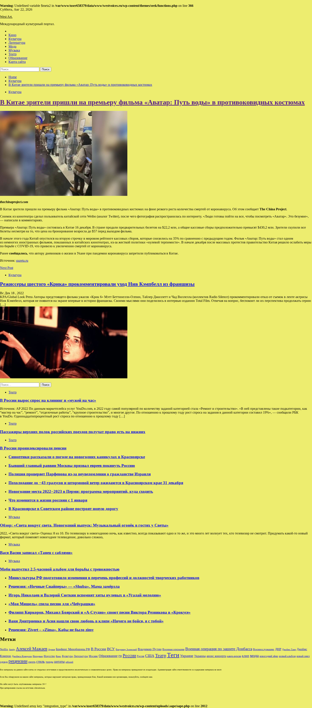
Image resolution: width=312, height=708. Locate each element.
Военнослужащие (263, 649)
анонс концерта (216, 656)
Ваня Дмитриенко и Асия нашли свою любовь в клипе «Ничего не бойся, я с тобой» (86, 621)
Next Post (6, 268)
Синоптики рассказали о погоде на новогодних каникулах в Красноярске (76, 457)
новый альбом (287, 656)
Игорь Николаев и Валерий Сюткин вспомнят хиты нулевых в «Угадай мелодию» (84, 595)
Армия (51, 649)
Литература (16, 42)
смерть (31, 662)
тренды (49, 662)
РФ (120, 656)
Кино (12, 35)
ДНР (278, 649)
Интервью (38, 656)
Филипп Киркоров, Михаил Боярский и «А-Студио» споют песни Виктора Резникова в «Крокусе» (99, 612)
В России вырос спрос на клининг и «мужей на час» (48, 400)
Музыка (14, 50)
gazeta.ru (22, 260)
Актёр (12, 649)
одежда (4, 662)
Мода (12, 46)
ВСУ (111, 649)
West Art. (6, 16)
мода (254, 655)
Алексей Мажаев (31, 648)
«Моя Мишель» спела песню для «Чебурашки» (51, 604)
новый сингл (303, 656)
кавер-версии (234, 656)
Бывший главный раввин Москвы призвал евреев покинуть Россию (71, 465)
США (149, 656)
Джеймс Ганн (289, 649)
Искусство (49, 656)
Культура (14, 39)
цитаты (59, 661)
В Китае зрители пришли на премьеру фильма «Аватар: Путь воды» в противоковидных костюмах (152, 102)
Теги (173, 654)
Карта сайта (17, 62)
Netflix (4, 649)
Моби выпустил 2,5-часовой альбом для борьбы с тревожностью (59, 569)
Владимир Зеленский (126, 649)
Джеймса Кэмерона (22, 656)
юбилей (69, 662)
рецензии (17, 661)
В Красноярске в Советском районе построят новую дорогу (63, 508)
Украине (186, 656)
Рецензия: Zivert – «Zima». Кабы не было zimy (51, 629)
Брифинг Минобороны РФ (73, 649)
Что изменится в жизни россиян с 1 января (47, 500)
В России (98, 649)
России (129, 655)
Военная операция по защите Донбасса (218, 649)
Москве (93, 656)
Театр (12, 54)
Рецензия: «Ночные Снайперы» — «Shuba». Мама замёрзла (64, 586)
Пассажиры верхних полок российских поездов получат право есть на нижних (72, 432)
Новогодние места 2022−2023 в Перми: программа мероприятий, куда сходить (80, 491)
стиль (40, 662)
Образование (17, 58)
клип (245, 656)
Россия (140, 656)
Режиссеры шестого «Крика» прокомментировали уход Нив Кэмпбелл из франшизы (97, 284)
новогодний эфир (269, 656)
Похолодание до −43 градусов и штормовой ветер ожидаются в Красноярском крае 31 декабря (95, 482)
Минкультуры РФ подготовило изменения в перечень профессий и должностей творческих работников (103, 577)
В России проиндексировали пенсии (33, 448)
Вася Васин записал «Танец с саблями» (36, 552)
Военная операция (173, 649)
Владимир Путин (150, 649)
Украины (200, 656)
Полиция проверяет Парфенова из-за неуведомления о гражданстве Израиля (79, 474)
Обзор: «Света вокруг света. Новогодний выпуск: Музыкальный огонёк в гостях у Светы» (84, 525)
